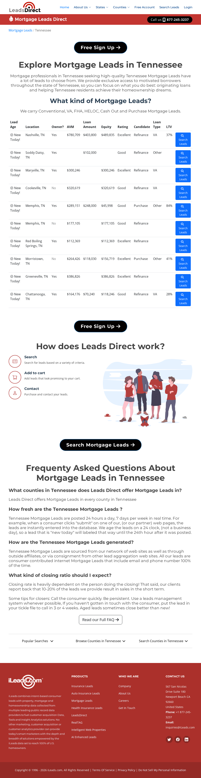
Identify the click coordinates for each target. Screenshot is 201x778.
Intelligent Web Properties (88, 730)
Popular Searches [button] (35, 641)
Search (30, 357)
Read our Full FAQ (98, 619)
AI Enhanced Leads (83, 737)
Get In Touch (127, 708)
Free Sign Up (98, 47)
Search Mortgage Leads (98, 445)
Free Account (144, 7)
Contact (31, 389)
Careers (124, 701)
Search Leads (169, 7)
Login (188, 7)
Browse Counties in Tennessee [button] (98, 641)
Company (125, 686)
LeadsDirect (79, 715)
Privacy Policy (126, 770)
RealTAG (76, 722)
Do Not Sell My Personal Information (162, 770)
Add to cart (34, 373)
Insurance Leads (82, 686)
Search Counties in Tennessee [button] (161, 641)
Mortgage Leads (20, 30)
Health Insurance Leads (86, 708)
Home (64, 7)
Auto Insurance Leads (85, 693)
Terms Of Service (103, 770)
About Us (125, 693)
